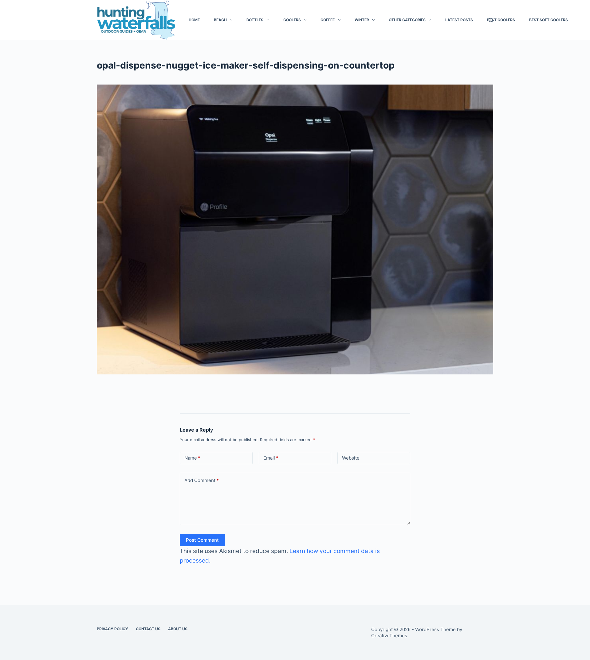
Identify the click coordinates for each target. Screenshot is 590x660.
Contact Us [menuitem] (148, 628)
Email (270, 458)
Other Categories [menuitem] (407, 20)
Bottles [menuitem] (254, 20)
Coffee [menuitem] (328, 20)
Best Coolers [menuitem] (501, 20)
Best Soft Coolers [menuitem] (548, 20)
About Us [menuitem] (177, 628)
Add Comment (201, 480)
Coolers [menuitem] (292, 20)
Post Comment (202, 540)
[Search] (491, 20)
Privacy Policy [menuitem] (112, 628)
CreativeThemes (389, 635)
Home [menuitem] (194, 20)
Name (192, 458)
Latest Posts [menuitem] (459, 20)
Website (351, 458)
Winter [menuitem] (362, 20)
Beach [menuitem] (220, 20)
